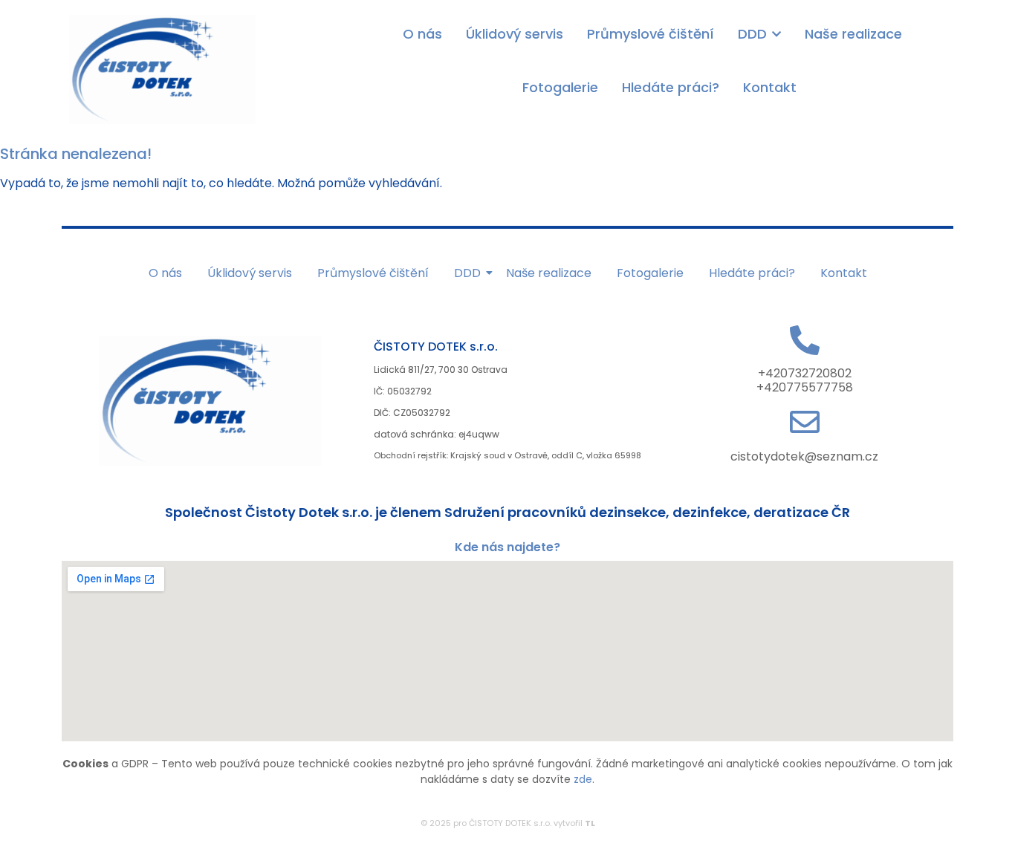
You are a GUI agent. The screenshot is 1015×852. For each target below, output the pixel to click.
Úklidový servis (249, 273)
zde (583, 779)
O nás (165, 273)
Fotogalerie (650, 273)
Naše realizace (548, 273)
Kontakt (843, 273)
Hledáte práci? (752, 273)
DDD (467, 273)
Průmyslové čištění (373, 273)
